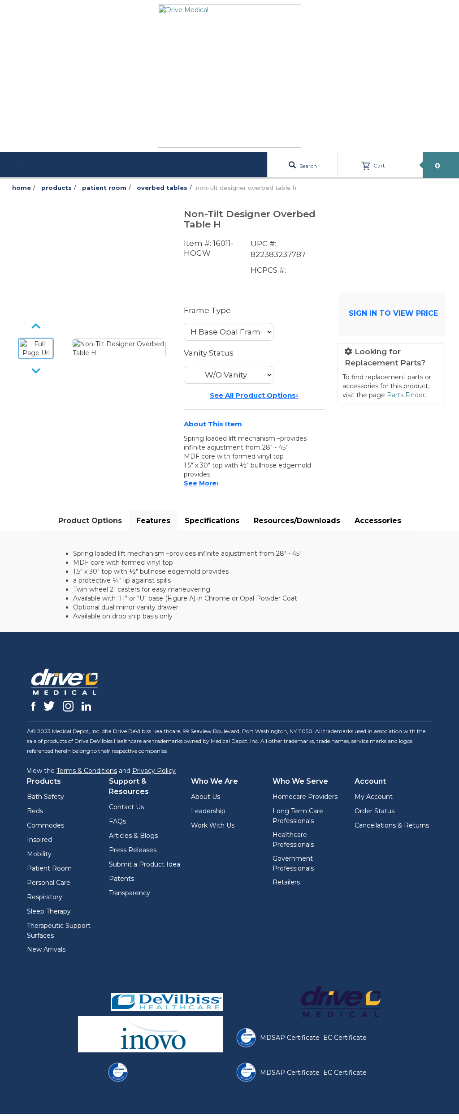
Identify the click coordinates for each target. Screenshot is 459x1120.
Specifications (212, 520)
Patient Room (49, 868)
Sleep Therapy (49, 911)
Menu (35, 164)
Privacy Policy (154, 771)
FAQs (117, 821)
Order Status (374, 811)
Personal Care (48, 883)
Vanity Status (209, 352)
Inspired (39, 840)
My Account (374, 797)
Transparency (129, 893)
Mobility (39, 854)
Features (153, 520)
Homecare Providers (305, 797)
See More (201, 483)
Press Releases (132, 850)
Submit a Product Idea (144, 864)
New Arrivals (46, 949)
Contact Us (126, 807)
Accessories (378, 520)
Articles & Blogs (133, 836)
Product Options (90, 520)
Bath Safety (45, 797)
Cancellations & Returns (392, 825)
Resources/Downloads (297, 520)
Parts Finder (406, 395)
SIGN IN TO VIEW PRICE (393, 313)
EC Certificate (345, 1038)
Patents (121, 879)
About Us (205, 797)
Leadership (208, 811)
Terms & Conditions (86, 771)
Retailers (286, 882)
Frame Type (207, 310)
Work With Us (212, 825)
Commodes (45, 825)
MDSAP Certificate (290, 1038)
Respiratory (44, 897)
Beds (35, 811)
